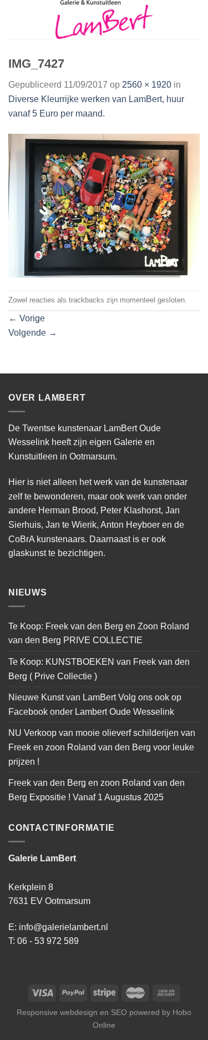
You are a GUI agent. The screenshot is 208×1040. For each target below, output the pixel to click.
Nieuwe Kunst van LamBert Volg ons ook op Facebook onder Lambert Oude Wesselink (94, 704)
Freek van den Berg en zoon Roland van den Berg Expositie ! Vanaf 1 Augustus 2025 (96, 790)
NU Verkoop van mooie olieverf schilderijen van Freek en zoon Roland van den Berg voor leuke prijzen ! (101, 747)
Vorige (26, 318)
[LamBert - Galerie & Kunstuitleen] (104, 19)
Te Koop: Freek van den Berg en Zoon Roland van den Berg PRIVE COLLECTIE (98, 633)
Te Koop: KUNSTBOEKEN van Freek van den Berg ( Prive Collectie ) (99, 669)
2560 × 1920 (146, 84)
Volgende (32, 332)
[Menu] (15, 19)
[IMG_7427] (104, 205)
